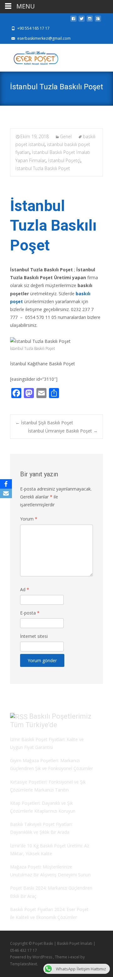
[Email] (6, 493)
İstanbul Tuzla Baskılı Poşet (42, 168)
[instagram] (90, 20)
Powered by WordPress (31, 957)
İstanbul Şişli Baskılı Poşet (44, 423)
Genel (66, 136)
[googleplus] (98, 20)
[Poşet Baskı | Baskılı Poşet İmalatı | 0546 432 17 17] (30, 56)
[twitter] (81, 20)
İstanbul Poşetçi (64, 160)
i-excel (74, 957)
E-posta (30, 613)
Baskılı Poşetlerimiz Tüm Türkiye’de (50, 720)
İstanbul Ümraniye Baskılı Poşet (63, 431)
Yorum (28, 519)
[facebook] (73, 20)
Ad (24, 589)
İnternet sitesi (34, 636)
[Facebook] (6, 484)
